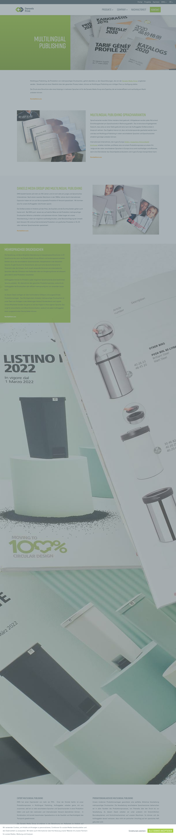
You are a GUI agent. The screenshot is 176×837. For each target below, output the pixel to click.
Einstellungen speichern (137, 830)
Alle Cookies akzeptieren (160, 830)
